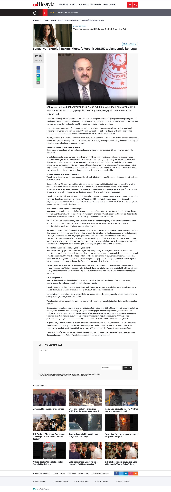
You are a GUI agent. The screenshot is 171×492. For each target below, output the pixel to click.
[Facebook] (38, 68)
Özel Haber (83, 4)
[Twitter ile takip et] (121, 473)
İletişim (62, 473)
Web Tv (46, 20)
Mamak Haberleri (123, 481)
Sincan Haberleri (102, 481)
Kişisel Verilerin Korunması (100, 473)
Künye (56, 473)
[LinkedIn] (38, 75)
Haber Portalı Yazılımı (42, 489)
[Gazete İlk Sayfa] (44, 4)
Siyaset (113, 4)
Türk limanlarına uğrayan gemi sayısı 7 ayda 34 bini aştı (77, 13)
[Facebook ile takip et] (116, 473)
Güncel (73, 4)
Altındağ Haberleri (82, 481)
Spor (105, 4)
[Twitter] (38, 71)
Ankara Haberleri (40, 481)
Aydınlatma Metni (83, 473)
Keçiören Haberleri (61, 481)
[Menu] (129, 5)
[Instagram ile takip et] (130, 473)
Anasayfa (38, 20)
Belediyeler (96, 4)
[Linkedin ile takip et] (126, 473)
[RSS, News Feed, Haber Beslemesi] (135, 473)
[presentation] (39, 13)
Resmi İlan (63, 4)
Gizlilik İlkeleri (71, 473)
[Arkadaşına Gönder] (38, 82)
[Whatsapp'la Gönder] (38, 79)
